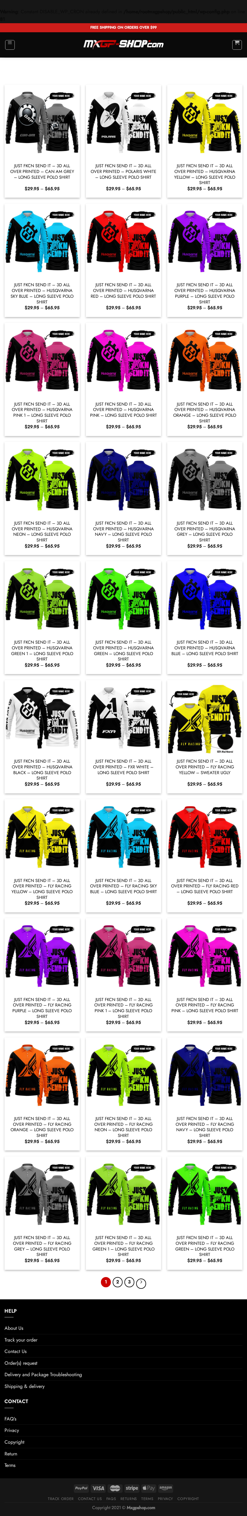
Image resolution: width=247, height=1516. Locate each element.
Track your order (21, 1339)
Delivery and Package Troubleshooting (43, 1374)
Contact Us (16, 1351)
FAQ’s (10, 1418)
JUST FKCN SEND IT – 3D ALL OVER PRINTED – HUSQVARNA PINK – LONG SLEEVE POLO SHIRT (123, 409)
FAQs (111, 1499)
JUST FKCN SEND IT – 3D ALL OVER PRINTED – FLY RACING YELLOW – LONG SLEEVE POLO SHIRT (42, 889)
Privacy (12, 1430)
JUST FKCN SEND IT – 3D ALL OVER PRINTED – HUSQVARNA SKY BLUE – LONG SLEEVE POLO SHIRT (42, 293)
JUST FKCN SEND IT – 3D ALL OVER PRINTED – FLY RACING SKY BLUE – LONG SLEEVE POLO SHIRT (123, 886)
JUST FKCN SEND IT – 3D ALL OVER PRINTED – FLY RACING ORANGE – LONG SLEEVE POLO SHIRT (42, 1127)
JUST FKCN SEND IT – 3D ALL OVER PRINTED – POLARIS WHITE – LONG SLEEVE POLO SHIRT (123, 171)
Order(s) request (21, 1363)
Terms (10, 1465)
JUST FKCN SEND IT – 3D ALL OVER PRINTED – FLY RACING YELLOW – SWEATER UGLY (205, 766)
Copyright (14, 1442)
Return (11, 1453)
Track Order (61, 1499)
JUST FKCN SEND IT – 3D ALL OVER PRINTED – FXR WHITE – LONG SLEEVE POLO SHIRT (123, 766)
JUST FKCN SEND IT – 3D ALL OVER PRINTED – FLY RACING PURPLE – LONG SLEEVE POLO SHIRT (42, 1008)
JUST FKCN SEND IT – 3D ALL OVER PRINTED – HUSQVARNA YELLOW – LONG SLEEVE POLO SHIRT (204, 174)
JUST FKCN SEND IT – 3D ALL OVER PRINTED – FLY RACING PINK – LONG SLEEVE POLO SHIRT (204, 1005)
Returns (128, 1499)
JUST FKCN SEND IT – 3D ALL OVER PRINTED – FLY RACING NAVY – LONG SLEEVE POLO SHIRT (205, 1127)
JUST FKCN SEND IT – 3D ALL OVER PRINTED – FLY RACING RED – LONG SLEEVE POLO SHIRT (205, 886)
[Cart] (237, 45)
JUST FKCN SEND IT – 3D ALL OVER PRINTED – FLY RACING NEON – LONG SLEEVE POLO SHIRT (123, 1127)
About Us (14, 1328)
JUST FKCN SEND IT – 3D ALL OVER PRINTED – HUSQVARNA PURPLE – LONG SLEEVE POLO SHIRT (204, 293)
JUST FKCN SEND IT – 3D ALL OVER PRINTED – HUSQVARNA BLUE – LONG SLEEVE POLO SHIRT (204, 647)
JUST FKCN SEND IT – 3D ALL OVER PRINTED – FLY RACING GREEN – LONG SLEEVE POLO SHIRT (204, 1246)
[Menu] (10, 45)
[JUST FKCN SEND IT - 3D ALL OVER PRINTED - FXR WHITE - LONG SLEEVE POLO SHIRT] (123, 718)
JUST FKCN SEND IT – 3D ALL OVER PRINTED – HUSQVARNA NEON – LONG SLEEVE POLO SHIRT (42, 531)
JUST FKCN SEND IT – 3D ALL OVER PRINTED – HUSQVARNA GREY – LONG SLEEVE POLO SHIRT (204, 531)
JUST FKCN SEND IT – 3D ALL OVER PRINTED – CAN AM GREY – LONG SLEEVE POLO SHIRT (42, 171)
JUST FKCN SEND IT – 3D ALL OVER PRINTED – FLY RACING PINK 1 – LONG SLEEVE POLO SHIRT (123, 1008)
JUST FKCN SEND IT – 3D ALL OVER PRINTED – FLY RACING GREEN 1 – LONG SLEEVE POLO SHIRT (123, 1246)
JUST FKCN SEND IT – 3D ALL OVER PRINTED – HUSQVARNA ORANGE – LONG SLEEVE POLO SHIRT (204, 412)
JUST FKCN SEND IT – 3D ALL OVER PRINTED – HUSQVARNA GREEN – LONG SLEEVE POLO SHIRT (123, 650)
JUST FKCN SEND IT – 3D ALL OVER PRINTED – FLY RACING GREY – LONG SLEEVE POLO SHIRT (42, 1246)
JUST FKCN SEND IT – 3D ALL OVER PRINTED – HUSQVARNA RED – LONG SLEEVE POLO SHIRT (123, 290)
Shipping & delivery (25, 1386)
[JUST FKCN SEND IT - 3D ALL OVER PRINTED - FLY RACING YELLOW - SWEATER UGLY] (205, 718)
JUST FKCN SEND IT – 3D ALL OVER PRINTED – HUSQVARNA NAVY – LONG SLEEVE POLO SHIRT (123, 531)
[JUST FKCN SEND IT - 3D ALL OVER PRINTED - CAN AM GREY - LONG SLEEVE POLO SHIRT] (42, 122)
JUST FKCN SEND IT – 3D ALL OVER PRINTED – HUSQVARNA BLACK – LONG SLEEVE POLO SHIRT (42, 769)
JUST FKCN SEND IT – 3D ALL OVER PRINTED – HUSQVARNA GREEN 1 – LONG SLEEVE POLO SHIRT (42, 650)
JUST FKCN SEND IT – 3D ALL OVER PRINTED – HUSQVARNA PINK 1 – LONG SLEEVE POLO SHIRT (42, 412)
